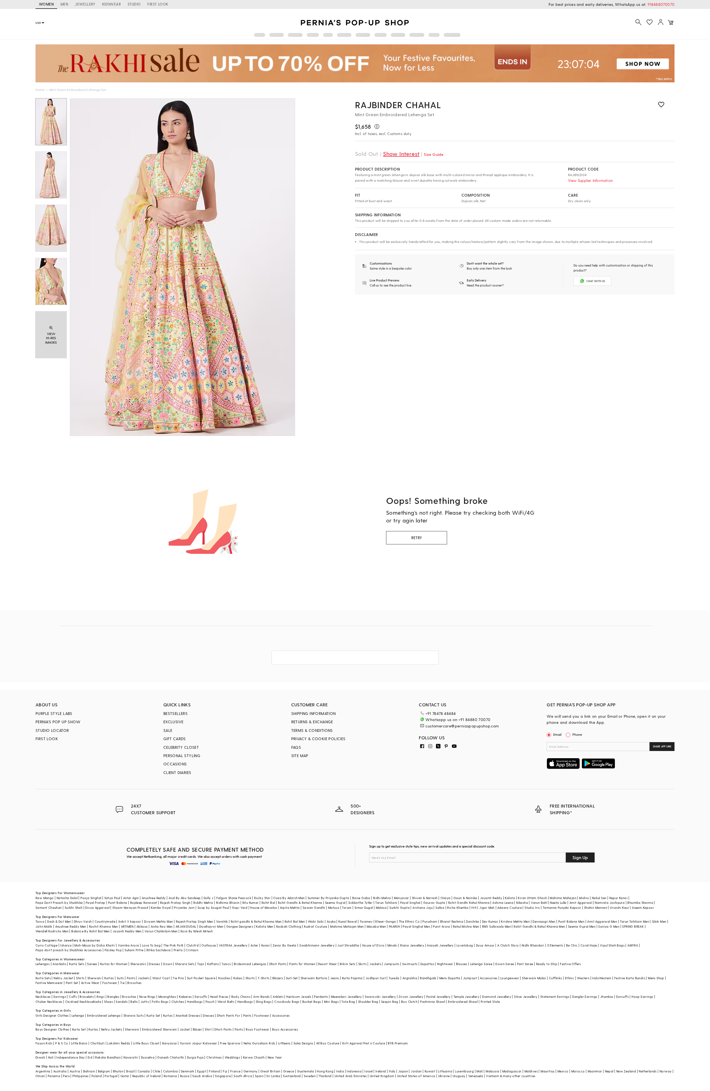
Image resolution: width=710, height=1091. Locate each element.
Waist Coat (161, 978)
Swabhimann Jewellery (316, 945)
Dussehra (147, 1057)
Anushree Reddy (154, 898)
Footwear (109, 983)
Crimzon (192, 950)
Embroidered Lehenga (104, 1015)
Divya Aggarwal (97, 907)
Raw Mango (45, 898)
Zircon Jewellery (411, 996)
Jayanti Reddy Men (127, 931)
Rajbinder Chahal (398, 104)
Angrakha (409, 978)
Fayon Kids (44, 1043)
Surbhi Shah (73, 907)
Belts (134, 1001)
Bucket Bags (311, 1001)
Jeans (334, 978)
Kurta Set (153, 1015)
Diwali (40, 1057)
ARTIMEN (127, 926)
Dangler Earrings (584, 996)
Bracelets (87, 996)
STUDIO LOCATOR (52, 730)
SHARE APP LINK (662, 746)
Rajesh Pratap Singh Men (194, 921)
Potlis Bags (160, 1001)
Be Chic (572, 945)
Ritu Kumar (250, 902)
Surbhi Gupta (399, 907)
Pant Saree (525, 964)
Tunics (226, 964)
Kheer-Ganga (385, 921)
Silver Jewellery (525, 996)
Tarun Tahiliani (386, 902)
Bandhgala (428, 978)
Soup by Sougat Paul (213, 907)
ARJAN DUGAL (186, 926)
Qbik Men (659, 921)
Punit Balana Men (571, 921)
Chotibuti (97, 1043)
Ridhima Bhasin (228, 902)
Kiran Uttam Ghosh (532, 898)
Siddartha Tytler (360, 902)
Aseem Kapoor (643, 907)
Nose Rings (147, 996)
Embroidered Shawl (463, 1001)
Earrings (60, 996)
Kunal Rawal (347, 921)
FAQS (296, 747)
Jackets (375, 964)
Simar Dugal (363, 907)
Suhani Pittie (134, 950)
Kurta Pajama (352, 978)
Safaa (439, 907)
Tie (122, 983)
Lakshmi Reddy (118, 1043)
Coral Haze (588, 945)
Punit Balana (117, 902)
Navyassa (169, 1043)
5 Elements (555, 945)
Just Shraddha (348, 945)
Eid (90, 1057)
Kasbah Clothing (288, 926)
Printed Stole (490, 1001)
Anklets (278, 996)
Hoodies (224, 978)
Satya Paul (112, 898)
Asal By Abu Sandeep (185, 898)
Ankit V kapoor (129, 921)
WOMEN (46, 4)
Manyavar (401, 898)
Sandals (122, 1001)
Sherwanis (138, 964)
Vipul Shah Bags (612, 945)
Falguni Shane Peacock (233, 898)
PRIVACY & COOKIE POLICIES (318, 738)
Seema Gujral (335, 902)
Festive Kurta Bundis (629, 978)
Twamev (366, 921)
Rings (101, 996)
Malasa (381, 907)
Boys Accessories (285, 1029)
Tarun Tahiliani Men (634, 921)
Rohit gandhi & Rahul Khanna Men (256, 921)
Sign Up (580, 857)
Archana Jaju (422, 907)
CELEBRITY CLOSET (181, 747)
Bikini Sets (347, 964)
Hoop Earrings (642, 996)
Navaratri (130, 1057)
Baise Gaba (361, 898)
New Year (275, 1057)
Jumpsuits (391, 964)
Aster (254, 945)
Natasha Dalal (67, 898)
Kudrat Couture (315, 926)
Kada (97, 1001)
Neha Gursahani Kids (259, 1043)
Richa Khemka (457, 907)
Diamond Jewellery (496, 996)
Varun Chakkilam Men (161, 931)
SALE (168, 730)
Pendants (321, 996)
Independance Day (70, 1057)
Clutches (177, 1001)
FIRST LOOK (157, 4)
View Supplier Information (590, 180)
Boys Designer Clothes (52, 1029)
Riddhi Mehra (203, 902)
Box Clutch (409, 1001)
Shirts (80, 978)
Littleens (284, 1043)
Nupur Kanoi (618, 898)
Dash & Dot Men (59, 921)
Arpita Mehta (290, 907)
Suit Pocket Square (201, 978)
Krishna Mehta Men (515, 921)
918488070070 (661, 4)
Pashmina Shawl (432, 1001)
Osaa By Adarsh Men (289, 898)
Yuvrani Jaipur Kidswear (198, 1043)
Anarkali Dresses (188, 1015)
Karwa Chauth (254, 1057)
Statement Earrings (554, 996)
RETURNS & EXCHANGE (312, 721)
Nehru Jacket (63, 978)
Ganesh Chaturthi (170, 1057)
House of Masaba (263, 907)
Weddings (232, 1057)
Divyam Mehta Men (158, 921)
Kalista (510, 898)
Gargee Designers (239, 926)
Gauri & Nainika (465, 898)
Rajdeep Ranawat (143, 902)
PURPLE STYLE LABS (54, 713)
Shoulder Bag (368, 1001)
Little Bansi (79, 1043)
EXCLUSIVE (173, 721)
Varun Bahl (539, 902)
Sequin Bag (389, 1001)
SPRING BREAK (633, 926)
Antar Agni (131, 898)
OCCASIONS (175, 764)
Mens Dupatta (449, 978)
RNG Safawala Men (496, 926)
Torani (346, 907)
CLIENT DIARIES (177, 772)
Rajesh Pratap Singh (175, 902)
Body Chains (240, 996)
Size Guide (433, 154)
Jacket (185, 1029)
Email (557, 734)
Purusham (429, 921)
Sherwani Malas (534, 978)
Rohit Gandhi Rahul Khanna (469, 902)
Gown (167, 964)
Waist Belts (225, 1001)
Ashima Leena (502, 902)
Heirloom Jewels (298, 996)
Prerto (178, 950)
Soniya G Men (608, 926)
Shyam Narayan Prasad (130, 907)
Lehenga (78, 1015)
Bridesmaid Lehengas (250, 964)
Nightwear (445, 964)
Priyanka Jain (184, 907)
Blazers (277, 978)
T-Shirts (263, 978)
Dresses (154, 964)
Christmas (214, 1057)
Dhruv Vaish (83, 921)
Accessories (488, 978)
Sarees (92, 964)
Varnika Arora (128, 945)
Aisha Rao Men (162, 926)
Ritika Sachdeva (158, 950)
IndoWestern (601, 978)
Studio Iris (532, 907)
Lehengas (43, 964)
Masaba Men (376, 926)
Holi (51, 1057)
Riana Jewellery (412, 945)
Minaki (392, 945)
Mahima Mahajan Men (347, 926)
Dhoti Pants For (228, 1015)
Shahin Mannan (595, 907)
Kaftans (213, 964)
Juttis (145, 1001)
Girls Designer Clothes (52, 1015)
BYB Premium (398, 1043)
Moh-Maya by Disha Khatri (94, 945)
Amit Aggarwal (580, 902)
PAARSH (394, 926)
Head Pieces (219, 996)
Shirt (208, 1029)
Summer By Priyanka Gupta (328, 898)
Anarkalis (59, 964)
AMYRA (632, 945)
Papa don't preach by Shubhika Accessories (69, 950)
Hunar (265, 945)
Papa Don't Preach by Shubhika (59, 902)
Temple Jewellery (466, 996)
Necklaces (43, 996)
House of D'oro (373, 945)
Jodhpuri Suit (376, 978)
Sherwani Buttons (314, 978)
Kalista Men (264, 926)
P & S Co (61, 1043)
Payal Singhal (410, 902)
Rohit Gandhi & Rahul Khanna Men (539, 926)
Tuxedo (394, 978)
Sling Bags (264, 1001)
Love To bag (151, 945)
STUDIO (134, 4)
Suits (120, 978)
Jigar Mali (487, 907)
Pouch (210, 1001)
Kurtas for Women (113, 964)
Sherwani (94, 978)
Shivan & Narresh (424, 898)
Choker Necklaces (49, 1001)
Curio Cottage (46, 945)
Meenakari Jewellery (346, 996)
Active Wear (90, 983)
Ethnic (569, 978)
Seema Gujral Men (581, 926)
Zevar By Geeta (284, 945)
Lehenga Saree (481, 964)
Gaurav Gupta (434, 902)
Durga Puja (195, 1057)
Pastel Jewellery (438, 996)
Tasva (40, 921)
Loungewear (509, 978)
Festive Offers (570, 964)
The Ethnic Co (409, 921)
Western (583, 978)
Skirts (362, 964)
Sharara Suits (133, 1015)
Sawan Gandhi (314, 907)
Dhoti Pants (277, 964)
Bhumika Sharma (640, 902)
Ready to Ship (546, 964)
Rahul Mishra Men (466, 926)
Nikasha (522, 902)
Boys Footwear (257, 1029)
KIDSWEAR (111, 4)
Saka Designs (303, 1043)
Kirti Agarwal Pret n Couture (363, 1043)
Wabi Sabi (316, 921)
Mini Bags (331, 1001)
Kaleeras (185, 996)
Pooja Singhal (90, 898)
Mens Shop (656, 978)
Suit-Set (292, 978)
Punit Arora (441, 926)
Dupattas (427, 964)
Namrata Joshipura (610, 902)
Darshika (472, 921)
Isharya (66, 945)
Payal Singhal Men (416, 926)
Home (40, 90)
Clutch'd (192, 945)
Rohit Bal (268, 902)
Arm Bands (261, 996)
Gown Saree (504, 964)
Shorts (250, 978)
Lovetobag (465, 945)
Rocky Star (262, 898)
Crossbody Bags (287, 1001)
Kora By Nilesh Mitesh (197, 931)
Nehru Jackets (111, 1029)
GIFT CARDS (174, 738)
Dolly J (209, 898)
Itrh (473, 907)
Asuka (331, 921)
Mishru (584, 898)
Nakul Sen (599, 898)
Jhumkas (606, 996)
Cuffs (73, 996)
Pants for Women (302, 964)
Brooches (134, 983)
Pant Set (72, 983)
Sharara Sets (184, 964)
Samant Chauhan (49, 907)
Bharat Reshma (451, 921)
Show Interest (401, 153)
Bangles (113, 996)
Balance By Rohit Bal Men (90, 931)
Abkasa (142, 926)
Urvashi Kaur (619, 907)
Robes (237, 978)
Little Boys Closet (146, 1043)
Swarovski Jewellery (380, 996)
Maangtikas (167, 996)
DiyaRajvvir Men (211, 926)
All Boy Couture (327, 1043)
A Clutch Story (508, 945)
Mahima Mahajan (563, 898)
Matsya (333, 907)
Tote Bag (348, 1001)
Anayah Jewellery (440, 945)
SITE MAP (299, 755)
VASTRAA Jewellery (233, 945)
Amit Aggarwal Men (602, 921)
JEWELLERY (85, 4)
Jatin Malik (44, 926)
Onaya (445, 898)
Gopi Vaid (240, 907)
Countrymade (105, 921)
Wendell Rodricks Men (52, 931)
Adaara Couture (509, 907)
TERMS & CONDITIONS (312, 730)
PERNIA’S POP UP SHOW (58, 721)
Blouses (461, 964)
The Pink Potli (173, 945)
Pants (131, 978)
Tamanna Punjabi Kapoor (562, 907)
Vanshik (222, 921)
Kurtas (109, 978)
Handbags (194, 1001)
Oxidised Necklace (79, 1001)
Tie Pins (178, 978)
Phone (577, 734)
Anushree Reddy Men (70, 926)
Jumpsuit (470, 978)
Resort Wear (327, 964)
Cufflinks (555, 978)
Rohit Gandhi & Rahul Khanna (300, 902)
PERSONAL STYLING (181, 755)
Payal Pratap (95, 902)
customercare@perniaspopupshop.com (462, 726)
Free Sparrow (230, 1043)
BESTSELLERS (175, 713)
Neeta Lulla (558, 902)
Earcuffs (201, 996)
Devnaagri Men (543, 921)
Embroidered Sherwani (159, 1029)
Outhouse (208, 945)
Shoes (108, 1001)
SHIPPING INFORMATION (313, 713)
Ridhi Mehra (382, 898)
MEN (64, 4)
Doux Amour (485, 945)
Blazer (197, 1029)
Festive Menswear (49, 983)
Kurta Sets (76, 964)
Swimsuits (410, 964)
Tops (200, 964)
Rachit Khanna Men (103, 926)
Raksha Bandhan (108, 1057)
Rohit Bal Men (295, 921)
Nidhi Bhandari (533, 945)
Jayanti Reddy (491, 898)
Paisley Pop (113, 950)
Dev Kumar (490, 921)
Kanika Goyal (161, 907)
